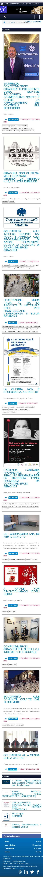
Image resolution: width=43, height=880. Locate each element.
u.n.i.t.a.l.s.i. (12, 664)
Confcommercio (34, 329)
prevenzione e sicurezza (31, 265)
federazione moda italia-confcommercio (13, 326)
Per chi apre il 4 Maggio (17, 814)
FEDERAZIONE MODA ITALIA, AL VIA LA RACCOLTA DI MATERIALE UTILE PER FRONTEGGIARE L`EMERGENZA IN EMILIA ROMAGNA (21, 308)
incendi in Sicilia (6, 268)
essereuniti (12, 559)
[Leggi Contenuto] (5, 119)
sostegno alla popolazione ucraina (25, 407)
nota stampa (5, 126)
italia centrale (19, 725)
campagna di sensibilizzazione (30, 506)
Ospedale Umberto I (7, 506)
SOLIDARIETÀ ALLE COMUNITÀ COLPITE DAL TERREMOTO (21, 699)
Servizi (38, 841)
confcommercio (20, 559)
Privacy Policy (19, 869)
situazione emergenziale (27, 268)
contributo (21, 504)
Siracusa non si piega (8, 199)
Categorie (37, 848)
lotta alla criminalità (22, 126)
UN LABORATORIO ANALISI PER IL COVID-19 (21, 535)
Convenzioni (9, 848)
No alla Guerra (13, 409)
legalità (38, 199)
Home (7, 841)
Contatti (38, 852)
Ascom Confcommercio (8, 331)
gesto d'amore (35, 504)
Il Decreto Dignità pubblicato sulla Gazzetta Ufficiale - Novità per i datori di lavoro (26, 782)
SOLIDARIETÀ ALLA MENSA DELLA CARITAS (21, 756)
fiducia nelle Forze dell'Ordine (10, 131)
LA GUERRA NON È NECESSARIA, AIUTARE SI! (21, 390)
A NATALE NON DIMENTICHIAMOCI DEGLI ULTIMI (21, 591)
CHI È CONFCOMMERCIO (15, 4)
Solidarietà (34, 331)
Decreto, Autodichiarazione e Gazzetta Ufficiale (26, 825)
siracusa (28, 559)
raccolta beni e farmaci (8, 407)
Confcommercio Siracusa (27, 131)
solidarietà (5, 201)
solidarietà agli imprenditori (9, 128)
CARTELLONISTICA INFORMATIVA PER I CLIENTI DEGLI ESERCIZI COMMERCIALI (26, 806)
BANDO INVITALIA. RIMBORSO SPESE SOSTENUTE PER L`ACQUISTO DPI (21, 793)
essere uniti (5, 509)
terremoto (11, 725)
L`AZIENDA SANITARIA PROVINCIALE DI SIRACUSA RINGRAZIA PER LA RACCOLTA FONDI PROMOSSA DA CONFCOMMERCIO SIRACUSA (21, 478)
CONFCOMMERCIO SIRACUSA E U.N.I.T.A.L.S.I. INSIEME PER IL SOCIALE (21, 649)
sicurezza (12, 126)
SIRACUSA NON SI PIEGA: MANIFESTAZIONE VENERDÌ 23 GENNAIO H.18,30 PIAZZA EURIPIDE (21, 177)
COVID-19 (18, 506)
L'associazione (10, 845)
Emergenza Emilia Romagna (32, 326)
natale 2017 (12, 611)
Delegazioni (37, 845)
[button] (3, 9)
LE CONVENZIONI (32, 4)
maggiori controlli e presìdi (26, 128)
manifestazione (19, 199)
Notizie (13, 22)
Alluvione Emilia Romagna (9, 329)
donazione (5, 559)
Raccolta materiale (23, 329)
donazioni (27, 504)
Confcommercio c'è (24, 409)
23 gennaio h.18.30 (30, 199)
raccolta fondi (6, 504)
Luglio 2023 (16, 268)
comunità (11, 201)
